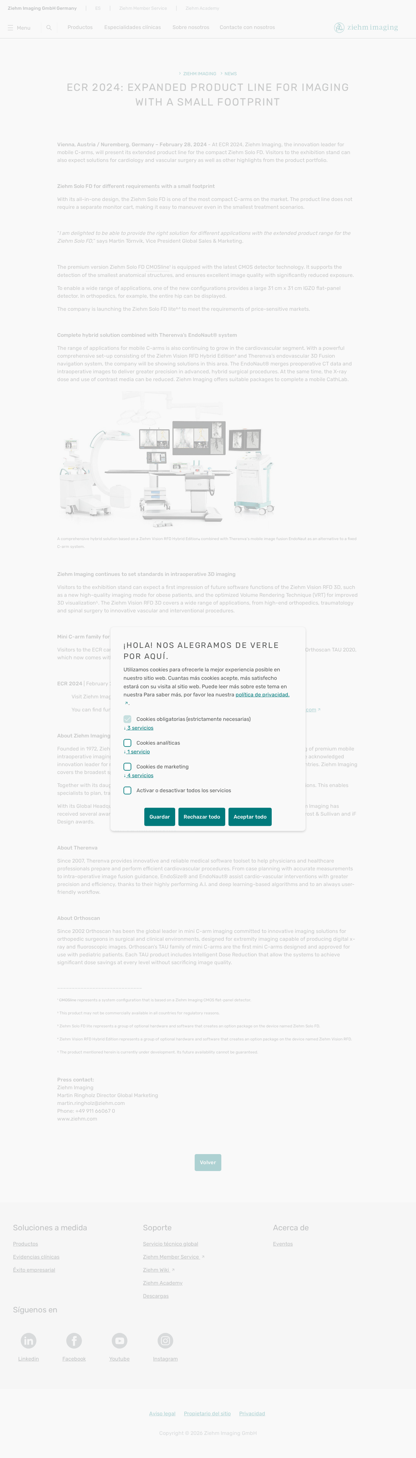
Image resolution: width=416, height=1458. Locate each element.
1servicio (137, 752)
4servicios (138, 775)
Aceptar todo (250, 817)
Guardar (160, 817)
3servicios (138, 728)
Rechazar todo (202, 817)
